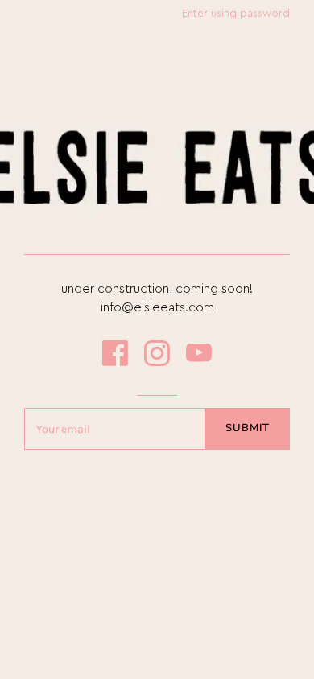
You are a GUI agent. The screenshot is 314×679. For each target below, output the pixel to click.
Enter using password (236, 13)
